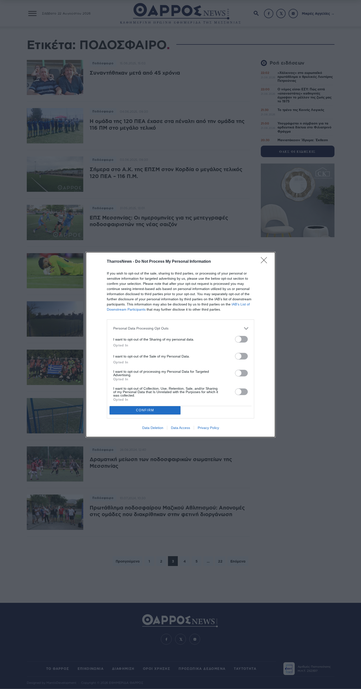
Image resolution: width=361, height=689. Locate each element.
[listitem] (180, 328)
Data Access (180, 428)
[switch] (241, 339)
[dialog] (180, 344)
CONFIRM (145, 410)
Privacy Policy (208, 428)
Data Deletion (152, 428)
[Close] (265, 261)
